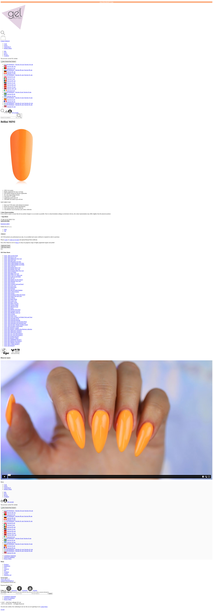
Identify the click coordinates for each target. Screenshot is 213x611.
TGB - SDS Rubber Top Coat (12, 269)
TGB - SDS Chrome (9, 282)
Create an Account (14, 239)
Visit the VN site (11, 87)
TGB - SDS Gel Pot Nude (11, 255)
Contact (6, 573)
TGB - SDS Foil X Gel (10, 257)
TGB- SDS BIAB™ (9, 345)
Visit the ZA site (10, 83)
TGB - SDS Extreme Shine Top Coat (14, 270)
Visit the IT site (10, 79)
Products (6, 564)
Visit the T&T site (11, 88)
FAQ (5, 52)
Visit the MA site (11, 85)
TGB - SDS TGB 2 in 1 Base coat (13, 275)
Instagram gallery (5, 224)
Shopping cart (7, 575)
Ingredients (4, 216)
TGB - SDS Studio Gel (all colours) (13, 279)
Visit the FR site (10, 101)
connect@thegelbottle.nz (7, 580)
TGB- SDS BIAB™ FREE (11, 338)
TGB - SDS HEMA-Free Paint (12, 309)
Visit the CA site (10, 73)
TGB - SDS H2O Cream (10, 302)
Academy (6, 55)
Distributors (7, 566)
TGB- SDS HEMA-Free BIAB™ (13, 341)
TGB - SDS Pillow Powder (11, 303)
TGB (5, 44)
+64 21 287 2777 (5, 579)
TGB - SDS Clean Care (10, 300)
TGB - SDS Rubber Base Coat (12, 267)
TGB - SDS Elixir (9, 308)
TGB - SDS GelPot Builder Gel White (14, 264)
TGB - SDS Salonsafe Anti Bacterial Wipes (15, 321)
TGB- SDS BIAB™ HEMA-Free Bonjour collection (18, 329)
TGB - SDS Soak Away (10, 315)
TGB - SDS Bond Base (10, 287)
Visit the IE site (10, 90)
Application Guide (5, 245)
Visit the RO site (10, 81)
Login (5, 239)
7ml (5, 231)
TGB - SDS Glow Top (10, 285)
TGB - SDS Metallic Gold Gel (12, 312)
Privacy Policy (8, 558)
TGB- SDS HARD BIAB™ (11, 336)
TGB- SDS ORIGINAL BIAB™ (13, 330)
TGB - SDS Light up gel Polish (12, 276)
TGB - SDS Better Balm (10, 299)
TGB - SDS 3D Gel (9, 278)
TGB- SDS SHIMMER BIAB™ (12, 339)
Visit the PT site (10, 68)
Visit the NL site (28, 104)
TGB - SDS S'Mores (9, 297)
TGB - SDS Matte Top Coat (11, 273)
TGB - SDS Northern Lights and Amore (14, 294)
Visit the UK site (28, 64)
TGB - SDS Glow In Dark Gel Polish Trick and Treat (18, 317)
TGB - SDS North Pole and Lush (13, 296)
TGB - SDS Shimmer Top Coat (12, 281)
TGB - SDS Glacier (9, 293)
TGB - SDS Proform (9, 288)
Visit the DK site (11, 66)
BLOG (6, 54)
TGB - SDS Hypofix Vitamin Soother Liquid (16, 324)
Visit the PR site (28, 70)
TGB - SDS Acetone (9, 314)
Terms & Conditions (9, 557)
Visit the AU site (28, 103)
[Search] (3, 112)
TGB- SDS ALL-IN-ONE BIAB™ (13, 333)
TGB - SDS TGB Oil (9, 266)
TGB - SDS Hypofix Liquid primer (13, 326)
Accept (2, 609)
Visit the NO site (11, 106)
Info (5, 51)
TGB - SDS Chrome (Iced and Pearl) (14, 284)
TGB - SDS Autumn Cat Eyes (12, 311)
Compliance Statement (10, 555)
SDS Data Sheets (5, 247)
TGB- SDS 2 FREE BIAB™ (12, 344)
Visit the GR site (10, 96)
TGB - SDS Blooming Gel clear (12, 261)
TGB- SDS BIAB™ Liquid (11, 327)
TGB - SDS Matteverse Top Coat (13, 258)
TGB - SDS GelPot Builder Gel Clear (14, 263)
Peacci (17, 242)
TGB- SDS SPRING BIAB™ (12, 342)
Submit (50, 593)
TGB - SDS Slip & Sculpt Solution (13, 290)
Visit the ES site (10, 99)
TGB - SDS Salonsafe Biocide (12, 320)
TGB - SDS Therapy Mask (11, 305)
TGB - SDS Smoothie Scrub (11, 318)
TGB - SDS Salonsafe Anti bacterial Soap (15, 323)
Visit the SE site (10, 94)
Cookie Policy (44, 606)
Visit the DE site (10, 72)
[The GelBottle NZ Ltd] (13, 30)
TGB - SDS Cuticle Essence (11, 291)
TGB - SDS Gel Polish (10, 272)
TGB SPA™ (7, 47)
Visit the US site (28, 97)
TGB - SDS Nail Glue (10, 260)
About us (6, 569)
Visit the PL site (10, 77)
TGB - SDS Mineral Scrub (11, 306)
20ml (5, 229)
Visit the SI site (27, 92)
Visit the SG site (28, 75)
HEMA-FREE (8, 48)
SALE (5, 45)
